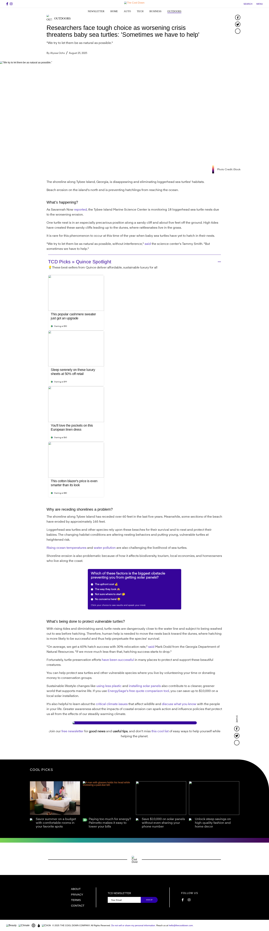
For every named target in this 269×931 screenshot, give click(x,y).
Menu (259, 4)
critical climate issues (112, 704)
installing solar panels (145, 686)
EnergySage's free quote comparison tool (138, 691)
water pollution (105, 548)
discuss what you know (179, 704)
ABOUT (76, 889)
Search (247, 4)
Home (114, 11)
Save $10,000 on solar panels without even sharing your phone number (163, 823)
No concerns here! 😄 (107, 599)
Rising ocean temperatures (66, 548)
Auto (127, 11)
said (148, 244)
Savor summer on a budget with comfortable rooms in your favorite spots (56, 823)
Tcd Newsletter (119, 893)
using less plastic (109, 686)
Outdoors (174, 11)
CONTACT (77, 905)
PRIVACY (77, 894)
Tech (140, 11)
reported (80, 209)
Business (155, 11)
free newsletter (72, 731)
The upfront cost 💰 (106, 584)
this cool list (160, 731)
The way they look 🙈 (107, 589)
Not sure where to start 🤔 (109, 594)
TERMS (76, 900)
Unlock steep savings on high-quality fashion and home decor (213, 823)
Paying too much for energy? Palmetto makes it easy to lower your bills (110, 823)
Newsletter (96, 11)
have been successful (118, 660)
